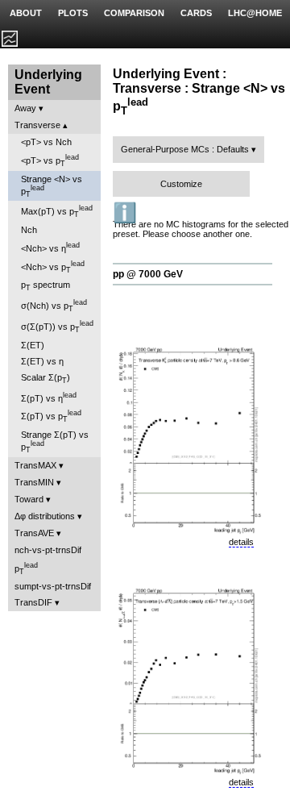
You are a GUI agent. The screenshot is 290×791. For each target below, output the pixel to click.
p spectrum (45, 286)
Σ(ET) (32, 345)
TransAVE (34, 533)
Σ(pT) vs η (49, 397)
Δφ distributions (44, 516)
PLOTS (73, 13)
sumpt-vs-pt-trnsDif (52, 586)
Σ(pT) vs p (51, 416)
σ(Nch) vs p (54, 305)
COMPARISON (134, 13)
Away (25, 108)
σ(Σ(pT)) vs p (57, 326)
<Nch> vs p (53, 267)
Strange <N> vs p (51, 186)
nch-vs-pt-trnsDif (47, 550)
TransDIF (33, 602)
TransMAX (35, 465)
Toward (29, 499)
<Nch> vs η (50, 247)
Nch (29, 230)
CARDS (196, 13)
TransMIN (34, 482)
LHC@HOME (255, 13)
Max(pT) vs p (57, 211)
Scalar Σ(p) (45, 379)
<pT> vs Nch (46, 142)
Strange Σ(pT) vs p (55, 442)
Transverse (37, 125)
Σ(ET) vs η (42, 361)
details (241, 542)
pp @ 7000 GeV (148, 274)
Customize (181, 184)
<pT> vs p (50, 160)
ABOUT (26, 13)
